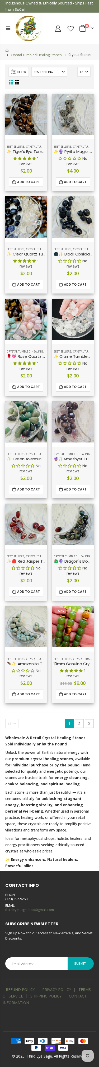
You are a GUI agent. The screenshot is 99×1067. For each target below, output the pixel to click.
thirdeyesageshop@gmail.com (29, 909)
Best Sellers (15, 146)
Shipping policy (46, 996)
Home (7, 50)
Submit (80, 963)
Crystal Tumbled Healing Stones (36, 54)
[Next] (89, 723)
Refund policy (20, 989)
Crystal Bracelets (86, 659)
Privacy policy (56, 989)
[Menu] (8, 28)
